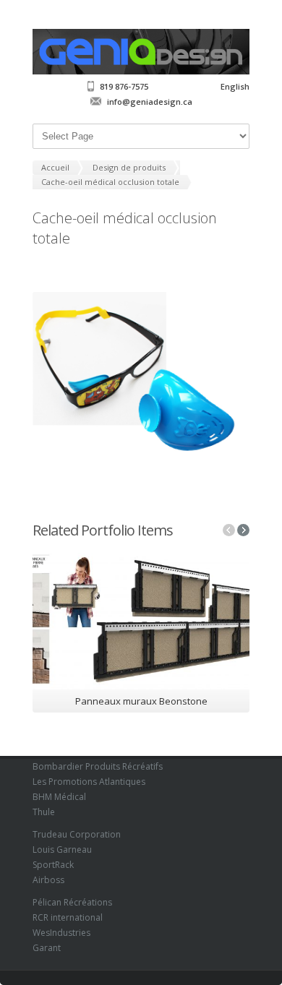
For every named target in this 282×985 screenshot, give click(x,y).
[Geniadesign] (141, 70)
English (235, 86)
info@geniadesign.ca (149, 101)
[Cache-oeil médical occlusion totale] (141, 379)
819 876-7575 (124, 86)
